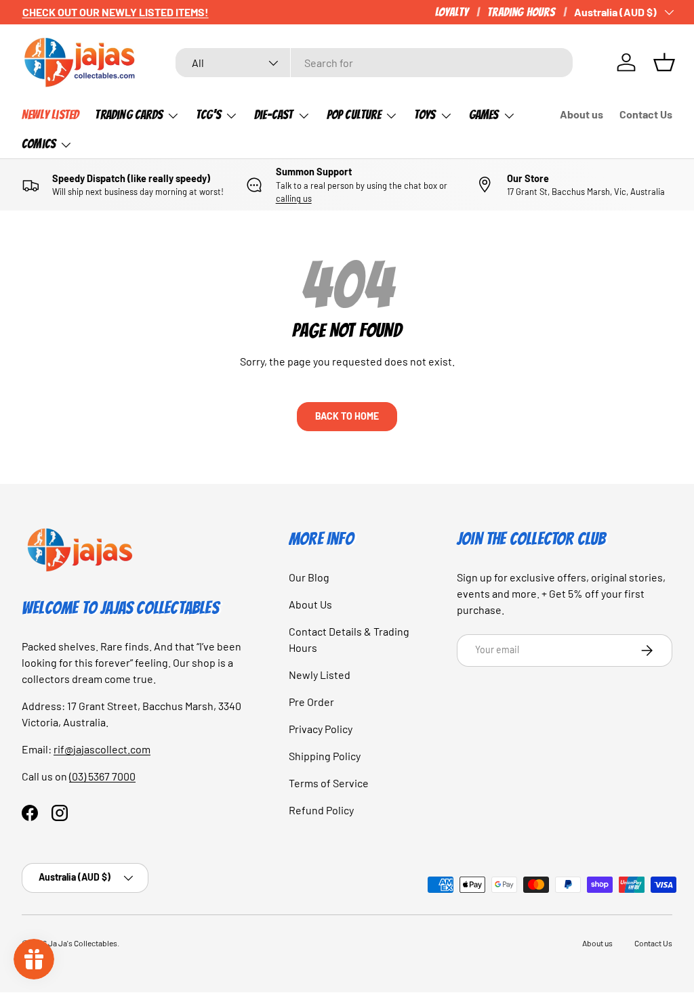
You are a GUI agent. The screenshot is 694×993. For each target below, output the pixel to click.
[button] (664, 62)
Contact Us (645, 114)
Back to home (347, 416)
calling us (294, 198)
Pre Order (311, 701)
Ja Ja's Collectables (82, 943)
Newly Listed (50, 114)
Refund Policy (321, 809)
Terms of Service (329, 782)
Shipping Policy (325, 755)
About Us (310, 604)
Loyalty (451, 11)
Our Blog (309, 577)
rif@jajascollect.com (102, 749)
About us (581, 114)
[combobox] (374, 62)
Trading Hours (521, 11)
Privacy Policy (320, 728)
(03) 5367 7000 (102, 776)
